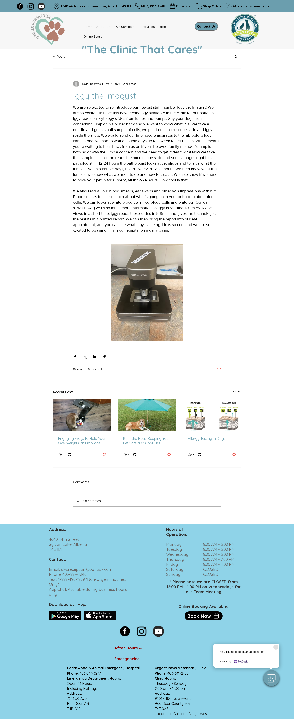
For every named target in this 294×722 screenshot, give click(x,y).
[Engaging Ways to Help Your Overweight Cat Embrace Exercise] (82, 415)
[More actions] (218, 83)
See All (236, 391)
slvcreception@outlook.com (86, 569)
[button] (271, 678)
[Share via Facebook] (75, 357)
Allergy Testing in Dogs (206, 438)
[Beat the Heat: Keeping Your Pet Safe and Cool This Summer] (147, 415)
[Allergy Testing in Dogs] (212, 415)
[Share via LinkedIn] (94, 357)
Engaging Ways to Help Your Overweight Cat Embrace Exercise (82, 440)
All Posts (59, 56)
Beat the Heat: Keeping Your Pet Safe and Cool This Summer (146, 440)
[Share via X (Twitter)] (85, 357)
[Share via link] (104, 357)
